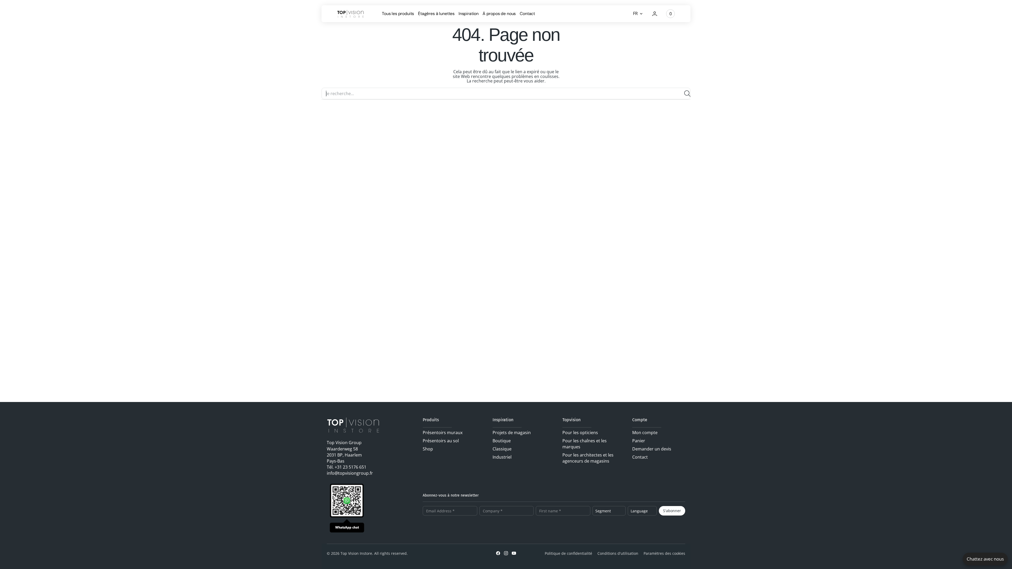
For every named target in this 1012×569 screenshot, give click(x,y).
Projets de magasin (512, 432)
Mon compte (645, 432)
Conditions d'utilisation (617, 553)
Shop (428, 449)
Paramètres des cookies (664, 553)
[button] (654, 13)
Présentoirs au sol (441, 441)
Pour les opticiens (580, 432)
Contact (640, 457)
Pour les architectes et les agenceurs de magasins (588, 458)
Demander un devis (651, 449)
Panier (638, 441)
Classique (502, 449)
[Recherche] (685, 93)
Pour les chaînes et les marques (584, 444)
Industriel (502, 457)
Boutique (502, 441)
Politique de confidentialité (568, 553)
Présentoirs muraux (443, 432)
